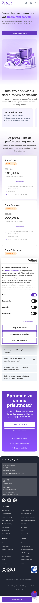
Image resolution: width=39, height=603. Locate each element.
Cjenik (3, 559)
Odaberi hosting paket (19, 424)
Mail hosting (5, 530)
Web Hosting (6, 510)
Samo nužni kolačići (19, 341)
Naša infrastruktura (27, 549)
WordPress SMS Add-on (28, 520)
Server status (6, 553)
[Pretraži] (26, 3)
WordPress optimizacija (28, 517)
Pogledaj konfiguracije (19, 33)
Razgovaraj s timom (19, 431)
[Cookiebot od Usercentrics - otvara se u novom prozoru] (28, 260)
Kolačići (18, 589)
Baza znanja (5, 546)
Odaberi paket (19, 181)
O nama (23, 543)
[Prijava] (31, 3)
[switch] (34, 301)
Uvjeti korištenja (10, 586)
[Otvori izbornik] (35, 3)
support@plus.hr (8, 480)
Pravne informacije (26, 559)
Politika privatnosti (26, 586)
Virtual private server (27, 510)
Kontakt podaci (6, 556)
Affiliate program (26, 553)
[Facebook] (4, 500)
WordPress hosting (8, 520)
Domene (23, 524)
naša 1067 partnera (12, 270)
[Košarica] (35, 600)
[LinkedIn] (9, 500)
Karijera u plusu (25, 556)
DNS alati (4, 563)
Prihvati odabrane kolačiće (19, 334)
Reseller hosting (7, 517)
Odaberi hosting (17, 599)
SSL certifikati (6, 534)
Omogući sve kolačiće (19, 328)
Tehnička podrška (7, 549)
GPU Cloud (24, 527)
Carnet (23, 563)
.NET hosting (6, 527)
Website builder (6, 513)
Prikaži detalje (28, 321)
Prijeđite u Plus (25, 546)
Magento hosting (7, 524)
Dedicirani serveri (26, 513)
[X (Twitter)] (15, 500)
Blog (3, 543)
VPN (22, 530)
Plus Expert (24, 534)
